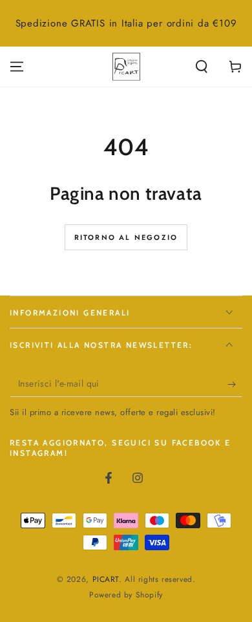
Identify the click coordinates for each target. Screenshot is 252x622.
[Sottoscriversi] (234, 384)
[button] (201, 67)
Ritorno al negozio (126, 237)
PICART (106, 579)
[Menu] (17, 67)
